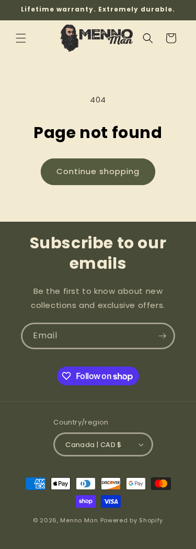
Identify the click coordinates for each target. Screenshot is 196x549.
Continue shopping (98, 171)
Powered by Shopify (132, 520)
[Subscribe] (162, 336)
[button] (20, 38)
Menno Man (79, 520)
